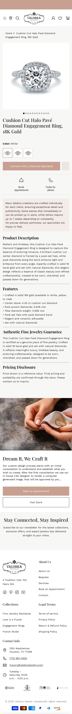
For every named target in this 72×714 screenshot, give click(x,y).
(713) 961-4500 (18, 658)
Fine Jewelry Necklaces (17, 613)
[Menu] (4, 18)
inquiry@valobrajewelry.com (26, 665)
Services (44, 583)
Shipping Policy (48, 631)
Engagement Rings (13, 625)
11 (46, 113)
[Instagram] (17, 592)
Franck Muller (11, 631)
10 (44, 113)
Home (8, 33)
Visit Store (36, 502)
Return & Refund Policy (53, 625)
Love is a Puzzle (12, 619)
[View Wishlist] (60, 18)
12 (48, 113)
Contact (43, 595)
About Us (44, 571)
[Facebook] (5, 592)
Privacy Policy (47, 619)
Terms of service (48, 613)
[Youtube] (23, 592)
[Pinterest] (11, 592)
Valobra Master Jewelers (29, 701)
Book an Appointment (26, 491)
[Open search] (17, 18)
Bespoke (44, 577)
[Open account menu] (53, 18)
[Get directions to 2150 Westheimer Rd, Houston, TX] (11, 18)
